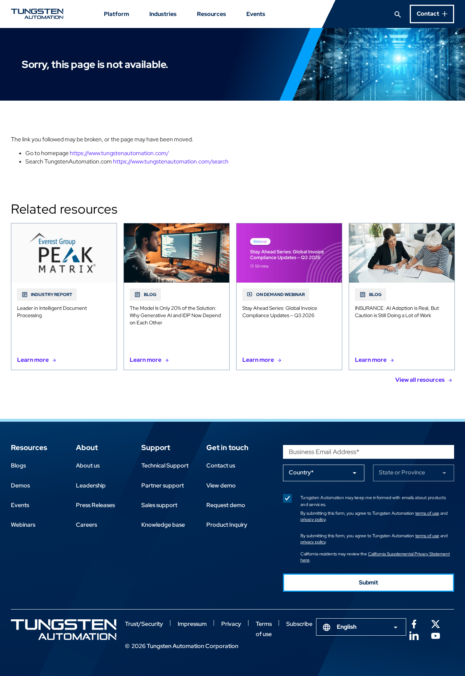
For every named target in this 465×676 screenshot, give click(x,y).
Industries (163, 14)
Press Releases (95, 505)
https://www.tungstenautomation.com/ (119, 153)
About (87, 447)
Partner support (162, 485)
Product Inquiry (226, 525)
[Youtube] (435, 635)
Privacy (231, 624)
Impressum (192, 624)
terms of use (427, 513)
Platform (116, 14)
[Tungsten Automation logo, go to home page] (63, 629)
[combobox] (361, 627)
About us (88, 465)
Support (155, 447)
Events (255, 14)
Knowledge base (163, 525)
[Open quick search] (398, 14)
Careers (86, 525)
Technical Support (165, 465)
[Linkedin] (414, 635)
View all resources (420, 380)
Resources (211, 14)
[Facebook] (414, 623)
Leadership (91, 485)
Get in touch (227, 447)
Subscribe (299, 624)
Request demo (225, 505)
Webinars (23, 525)
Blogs (18, 465)
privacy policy (313, 519)
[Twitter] (435, 623)
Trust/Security (144, 624)
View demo (221, 485)
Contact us (220, 465)
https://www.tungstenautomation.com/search (171, 161)
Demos (20, 485)
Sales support (159, 505)
